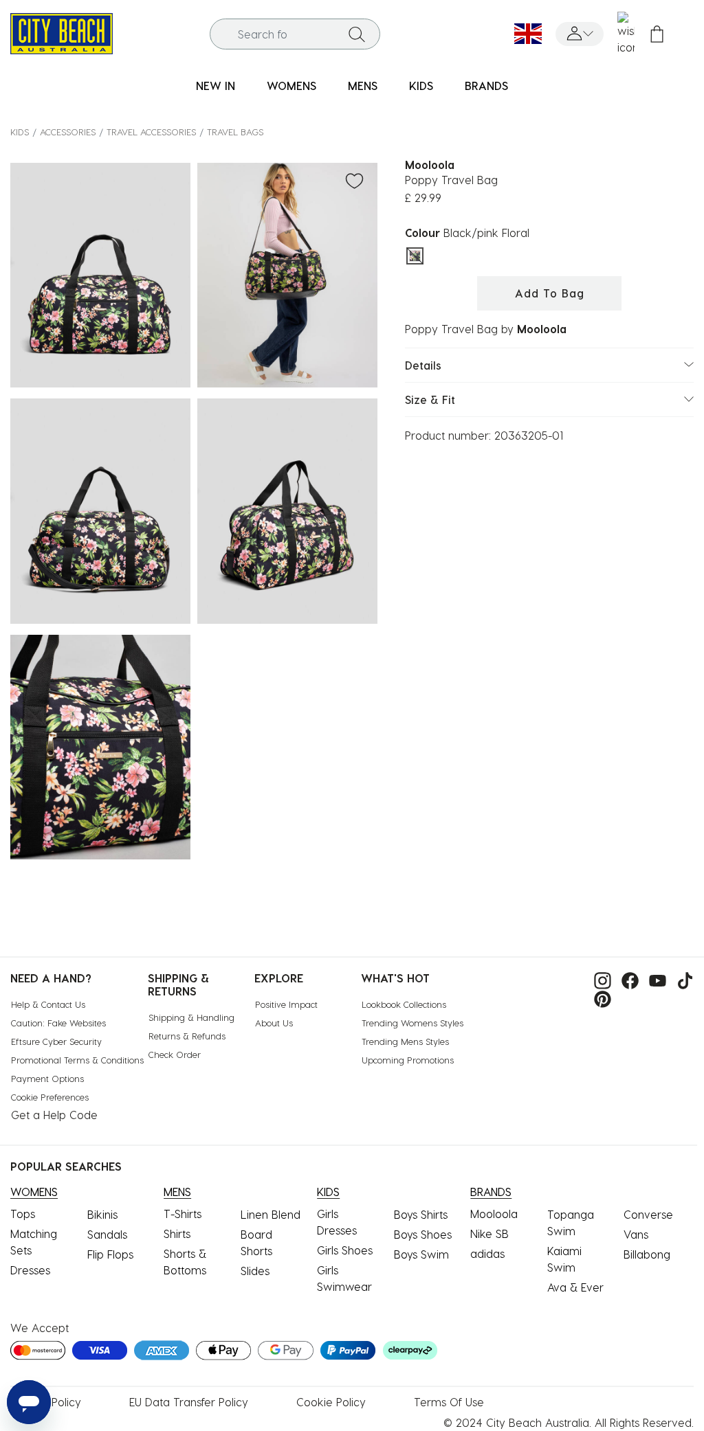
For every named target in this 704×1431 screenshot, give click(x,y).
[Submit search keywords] (357, 34)
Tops (22, 1213)
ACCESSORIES (68, 131)
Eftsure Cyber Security (56, 1041)
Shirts (177, 1233)
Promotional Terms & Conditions (77, 1060)
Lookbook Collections (404, 1004)
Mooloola (494, 1213)
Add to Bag (549, 293)
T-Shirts (182, 1213)
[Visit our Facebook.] (627, 979)
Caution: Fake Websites (58, 1022)
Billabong (647, 1254)
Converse (648, 1214)
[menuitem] (215, 86)
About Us (274, 1022)
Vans (636, 1234)
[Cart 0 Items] (657, 34)
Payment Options (47, 1078)
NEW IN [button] (215, 85)
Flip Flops (110, 1254)
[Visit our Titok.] (682, 979)
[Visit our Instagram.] (599, 979)
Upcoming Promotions (408, 1060)
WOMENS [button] (291, 85)
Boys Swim (421, 1254)
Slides (255, 1270)
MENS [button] (362, 85)
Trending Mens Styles (405, 1041)
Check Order (174, 1054)
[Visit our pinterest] (599, 997)
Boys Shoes (423, 1234)
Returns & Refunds (187, 1035)
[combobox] (295, 34)
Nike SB (489, 1233)
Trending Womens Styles (412, 1022)
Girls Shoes (345, 1250)
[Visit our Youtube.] (654, 979)
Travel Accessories (151, 131)
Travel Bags (235, 131)
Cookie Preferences (50, 1097)
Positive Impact (286, 1004)
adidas (487, 1253)
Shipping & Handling (191, 1017)
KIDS (19, 131)
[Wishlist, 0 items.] (626, 34)
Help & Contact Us (48, 1004)
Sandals (107, 1234)
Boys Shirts (421, 1214)
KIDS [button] (421, 85)
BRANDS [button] (486, 85)
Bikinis (102, 1214)
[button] (580, 34)
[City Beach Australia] (61, 31)
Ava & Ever (575, 1287)
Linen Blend (270, 1214)
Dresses (30, 1269)
